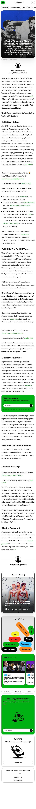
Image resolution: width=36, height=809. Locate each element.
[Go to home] (3, 2)
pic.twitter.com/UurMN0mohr (12, 333)
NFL (29, 7)
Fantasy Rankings (15, 7)
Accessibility (18, 773)
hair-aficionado (24, 205)
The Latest (5, 7)
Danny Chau (13, 609)
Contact (6, 692)
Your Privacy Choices (24, 770)
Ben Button (29, 165)
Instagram (16, 777)
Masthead (18, 692)
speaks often (14, 319)
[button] (18, 2)
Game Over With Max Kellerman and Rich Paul (13, 681)
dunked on (25, 234)
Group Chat (30, 682)
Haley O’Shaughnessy (19, 70)
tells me (5, 223)
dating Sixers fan (28, 202)
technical (23, 197)
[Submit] (31, 405)
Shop (29, 692)
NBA (24, 7)
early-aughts (14, 205)
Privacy (16, 770)
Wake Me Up (13, 223)
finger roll (28, 385)
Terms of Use (9, 770)
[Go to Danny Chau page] (6, 609)
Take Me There (18, 762)
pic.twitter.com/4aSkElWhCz (12, 476)
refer (30, 214)
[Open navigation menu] (33, 2)
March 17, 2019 (26, 184)
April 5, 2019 (28, 338)
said (31, 96)
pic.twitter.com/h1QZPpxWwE (12, 179)
